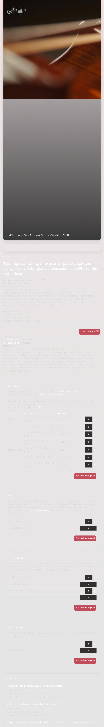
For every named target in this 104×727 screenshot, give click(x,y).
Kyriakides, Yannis (11, 343)
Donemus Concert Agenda (50, 395)
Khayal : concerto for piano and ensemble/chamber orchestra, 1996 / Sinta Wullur (51, 722)
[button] (89, 332)
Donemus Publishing (39, 511)
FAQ (40, 407)
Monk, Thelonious (11, 340)
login (96, 248)
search (40, 235)
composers (25, 235)
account (53, 235)
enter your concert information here (73, 392)
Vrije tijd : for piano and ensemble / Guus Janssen (33, 703)
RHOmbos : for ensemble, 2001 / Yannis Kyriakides (34, 685)
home (10, 235)
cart (66, 235)
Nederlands (88, 248)
